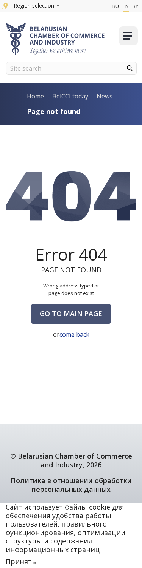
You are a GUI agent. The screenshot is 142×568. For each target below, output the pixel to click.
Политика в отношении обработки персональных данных (71, 485)
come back (74, 334)
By (135, 6)
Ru (115, 6)
